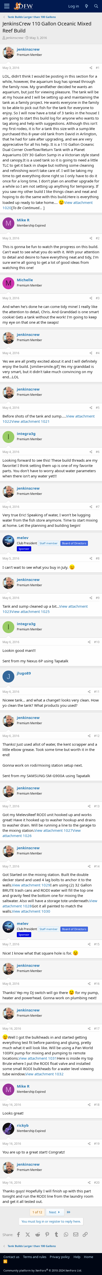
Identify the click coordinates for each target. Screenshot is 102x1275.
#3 (98, 298)
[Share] (91, 68)
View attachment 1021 (30, 421)
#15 (97, 944)
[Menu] (7, 6)
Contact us (11, 1257)
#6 (98, 452)
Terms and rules (34, 1257)
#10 (97, 642)
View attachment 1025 (30, 611)
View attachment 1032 (44, 1073)
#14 (97, 866)
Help (77, 1257)
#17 (97, 1028)
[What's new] (86, 6)
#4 (98, 353)
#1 (98, 68)
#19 (97, 1143)
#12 (97, 736)
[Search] (96, 6)
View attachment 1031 (38, 1058)
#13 (97, 806)
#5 (98, 408)
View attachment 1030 (31, 911)
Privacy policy (60, 1257)
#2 (98, 238)
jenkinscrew (14, 37)
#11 (97, 692)
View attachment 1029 (31, 884)
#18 (97, 1105)
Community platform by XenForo (42, 1270)
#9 (98, 598)
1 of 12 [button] (37, 1212)
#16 (97, 984)
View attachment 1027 (53, 830)
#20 (97, 1182)
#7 (98, 507)
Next (53, 1212)
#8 (98, 558)
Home (88, 1257)
